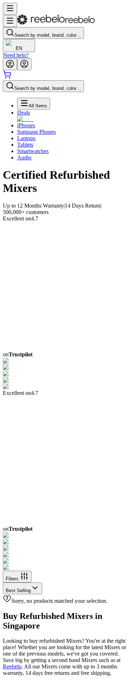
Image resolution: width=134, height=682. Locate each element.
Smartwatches (33, 151)
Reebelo (12, 666)
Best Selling (18, 590)
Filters (12, 578)
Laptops (26, 138)
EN (19, 48)
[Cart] (7, 77)
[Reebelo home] (56, 23)
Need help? (16, 55)
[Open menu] (10, 9)
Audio (24, 157)
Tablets (25, 145)
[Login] (10, 64)
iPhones (26, 125)
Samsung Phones (36, 132)
